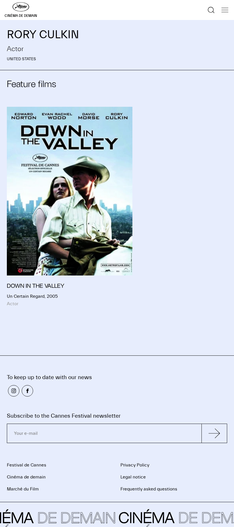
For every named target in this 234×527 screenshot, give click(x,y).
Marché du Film (23, 489)
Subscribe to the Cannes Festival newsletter (64, 416)
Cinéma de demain (26, 477)
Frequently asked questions (148, 489)
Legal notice (133, 477)
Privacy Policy (134, 465)
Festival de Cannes (26, 465)
